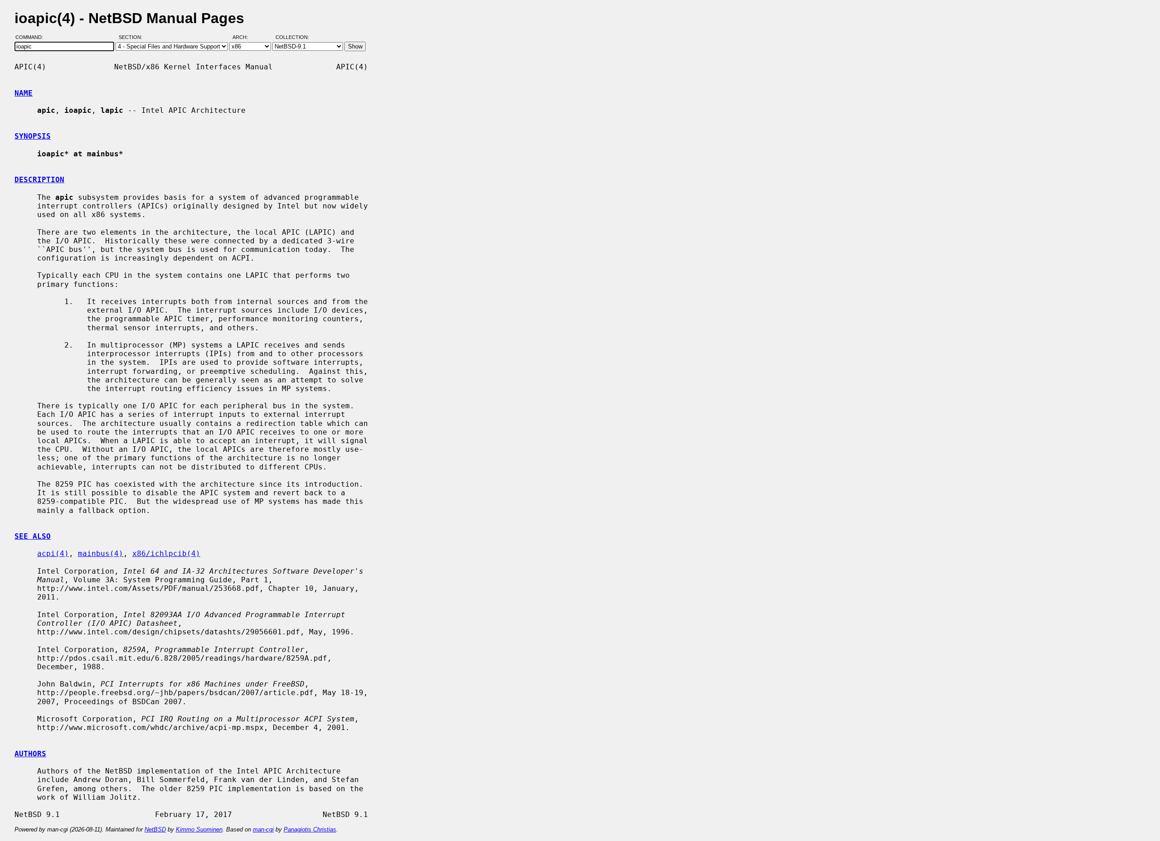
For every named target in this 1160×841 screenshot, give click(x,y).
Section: (132, 37)
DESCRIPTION (39, 179)
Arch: (244, 37)
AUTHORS (30, 753)
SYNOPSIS (32, 136)
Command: (31, 37)
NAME (23, 93)
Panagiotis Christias (310, 829)
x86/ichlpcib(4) (166, 553)
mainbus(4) (100, 553)
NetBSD (155, 829)
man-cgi (263, 829)
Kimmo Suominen (199, 829)
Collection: (292, 37)
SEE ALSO (32, 536)
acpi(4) (53, 553)
